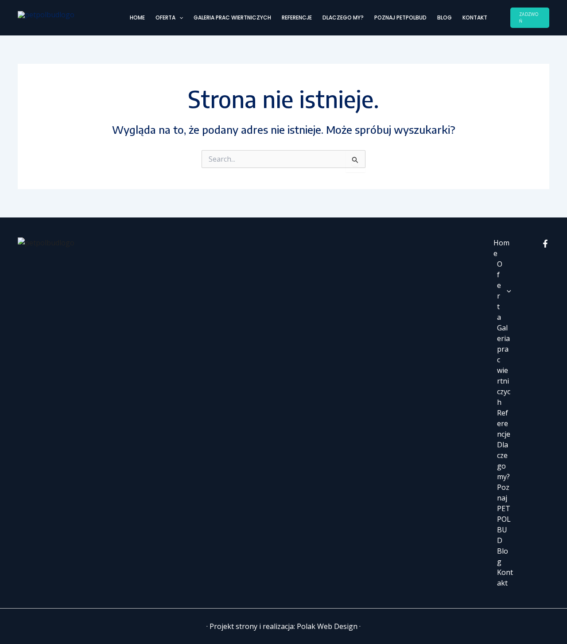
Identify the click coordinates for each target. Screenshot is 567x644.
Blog (444, 17)
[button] (179, 17)
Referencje (297, 17)
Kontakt (474, 17)
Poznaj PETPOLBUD (400, 17)
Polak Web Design (327, 626)
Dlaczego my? (343, 17)
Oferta (165, 17)
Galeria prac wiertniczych (232, 17)
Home (137, 17)
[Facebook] (545, 244)
